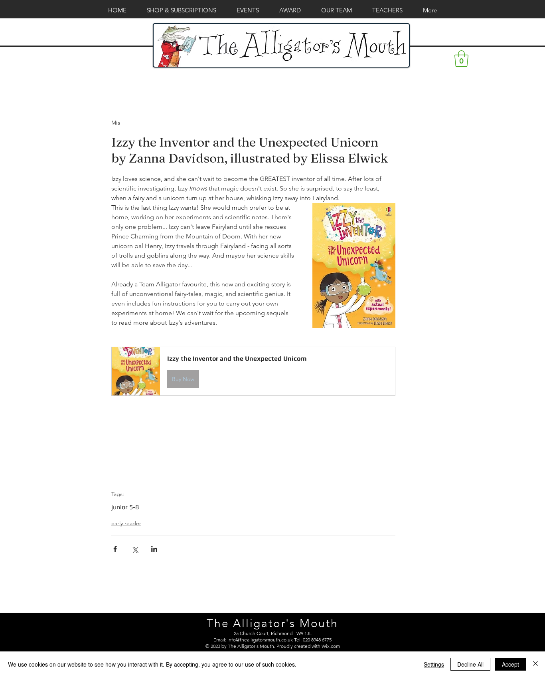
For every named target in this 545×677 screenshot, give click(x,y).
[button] (461, 58)
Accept (510, 664)
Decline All (470, 664)
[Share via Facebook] (115, 549)
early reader (126, 523)
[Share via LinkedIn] (154, 549)
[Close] (535, 664)
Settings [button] (434, 664)
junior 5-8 (125, 507)
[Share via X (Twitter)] (134, 549)
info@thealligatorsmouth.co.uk (260, 640)
